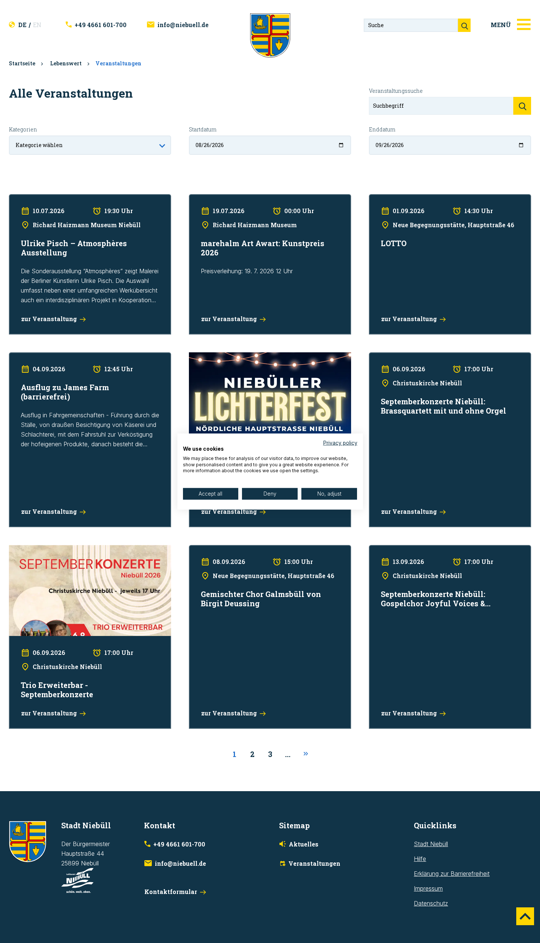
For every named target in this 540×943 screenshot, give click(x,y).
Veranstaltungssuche (396, 90)
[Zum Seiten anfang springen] (525, 916)
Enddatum (382, 129)
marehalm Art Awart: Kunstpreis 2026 (238, 199)
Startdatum (202, 129)
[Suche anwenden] (522, 106)
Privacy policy (340, 443)
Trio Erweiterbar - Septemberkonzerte (59, 550)
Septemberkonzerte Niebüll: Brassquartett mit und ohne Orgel (443, 362)
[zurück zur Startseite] (270, 35)
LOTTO (378, 199)
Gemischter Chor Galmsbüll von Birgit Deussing (252, 550)
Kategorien (23, 129)
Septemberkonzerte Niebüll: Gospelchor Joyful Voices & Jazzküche (444, 554)
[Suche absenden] (464, 25)
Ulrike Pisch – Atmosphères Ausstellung (61, 199)
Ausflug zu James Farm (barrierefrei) (58, 357)
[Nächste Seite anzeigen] (305, 754)
